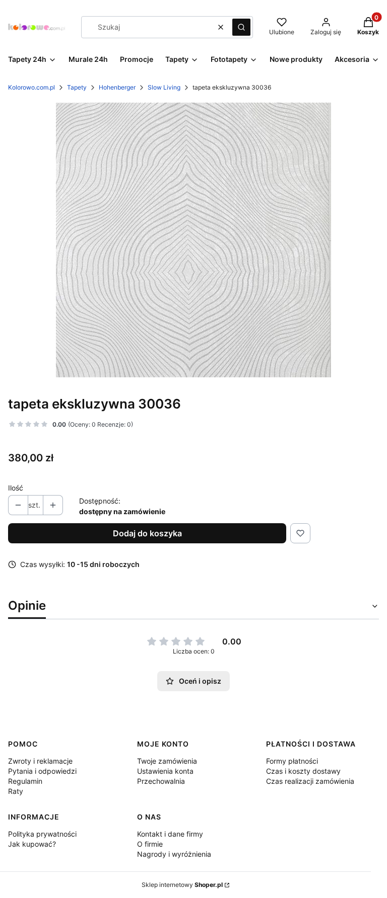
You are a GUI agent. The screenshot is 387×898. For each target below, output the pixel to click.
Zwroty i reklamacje (40, 761)
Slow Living (164, 87)
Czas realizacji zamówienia (310, 781)
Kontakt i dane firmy (170, 834)
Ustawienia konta (165, 771)
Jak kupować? (32, 844)
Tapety (77, 87)
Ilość (15, 487)
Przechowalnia (161, 781)
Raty (15, 791)
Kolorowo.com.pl (31, 87)
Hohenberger (117, 87)
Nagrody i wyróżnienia (174, 854)
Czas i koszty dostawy (303, 771)
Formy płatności (292, 761)
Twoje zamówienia (167, 761)
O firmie (150, 844)
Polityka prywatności (42, 834)
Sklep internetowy (182, 884)
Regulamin (25, 781)
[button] (241, 27)
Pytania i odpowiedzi (42, 771)
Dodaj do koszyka (147, 533)
